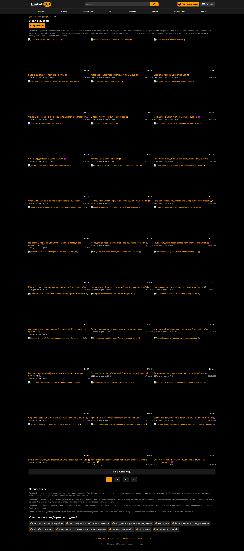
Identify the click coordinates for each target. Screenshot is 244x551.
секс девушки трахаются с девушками (133, 523)
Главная (40, 11)
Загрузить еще (122, 471)
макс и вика (163, 523)
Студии (155, 11)
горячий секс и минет (42, 529)
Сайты (204, 11)
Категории (88, 11)
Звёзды (132, 11)
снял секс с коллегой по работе (47, 523)
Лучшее (64, 11)
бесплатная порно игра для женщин (192, 523)
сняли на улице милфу (167, 529)
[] (154, 4)
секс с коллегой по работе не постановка (89, 523)
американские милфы (122, 529)
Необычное (179, 11)
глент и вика (145, 529)
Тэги (111, 11)
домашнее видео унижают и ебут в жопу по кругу (82, 529)
